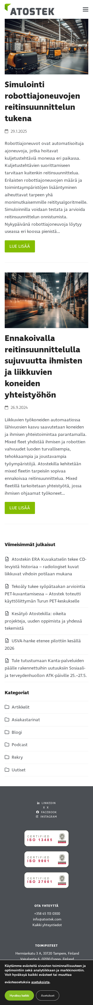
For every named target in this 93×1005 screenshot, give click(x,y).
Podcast (20, 745)
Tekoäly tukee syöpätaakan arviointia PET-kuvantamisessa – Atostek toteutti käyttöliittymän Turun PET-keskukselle (45, 593)
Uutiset (19, 770)
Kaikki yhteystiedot (47, 925)
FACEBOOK (48, 812)
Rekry (17, 757)
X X (46, 807)
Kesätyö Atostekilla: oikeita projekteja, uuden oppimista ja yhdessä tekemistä (43, 621)
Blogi (17, 732)
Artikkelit (21, 707)
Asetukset (47, 996)
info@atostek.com (47, 919)
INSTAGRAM (48, 817)
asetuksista (40, 982)
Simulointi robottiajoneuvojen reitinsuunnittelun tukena (42, 101)
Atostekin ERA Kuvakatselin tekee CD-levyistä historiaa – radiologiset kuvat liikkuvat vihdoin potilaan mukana (45, 566)
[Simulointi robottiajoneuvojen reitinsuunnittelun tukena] (47, 46)
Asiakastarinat (26, 720)
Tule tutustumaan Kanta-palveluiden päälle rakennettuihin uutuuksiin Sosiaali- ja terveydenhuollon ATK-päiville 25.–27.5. (46, 668)
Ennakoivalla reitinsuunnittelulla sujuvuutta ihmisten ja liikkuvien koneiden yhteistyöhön (43, 367)
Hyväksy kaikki (19, 996)
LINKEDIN (48, 803)
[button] (85, 9)
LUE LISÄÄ (19, 246)
